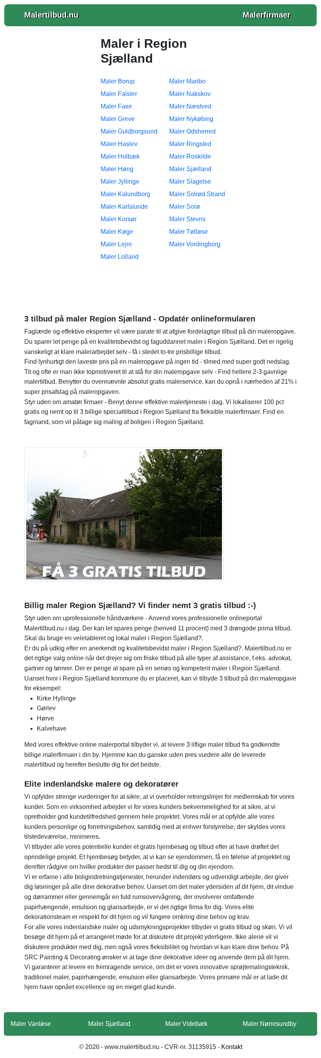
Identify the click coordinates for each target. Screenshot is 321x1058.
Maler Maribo (187, 81)
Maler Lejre (116, 244)
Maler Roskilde (190, 156)
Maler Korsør (119, 219)
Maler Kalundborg (125, 194)
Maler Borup (118, 81)
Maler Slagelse (190, 181)
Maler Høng (117, 169)
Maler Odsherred (192, 131)
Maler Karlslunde (124, 206)
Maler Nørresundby (269, 1023)
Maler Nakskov (190, 93)
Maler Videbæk (186, 1023)
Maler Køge (117, 231)
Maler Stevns (187, 219)
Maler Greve (118, 119)
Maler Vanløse (31, 1023)
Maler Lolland (120, 256)
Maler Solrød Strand (197, 194)
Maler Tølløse (188, 231)
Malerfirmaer (266, 15)
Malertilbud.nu (51, 15)
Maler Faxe (116, 106)
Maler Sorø (184, 206)
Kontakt (231, 1047)
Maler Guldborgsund (129, 131)
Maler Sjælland (190, 169)
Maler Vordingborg (194, 244)
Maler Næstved (190, 106)
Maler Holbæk (120, 156)
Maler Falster (119, 93)
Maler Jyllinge (120, 181)
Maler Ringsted (190, 144)
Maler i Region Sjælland (160, 285)
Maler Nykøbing (191, 119)
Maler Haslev (119, 144)
